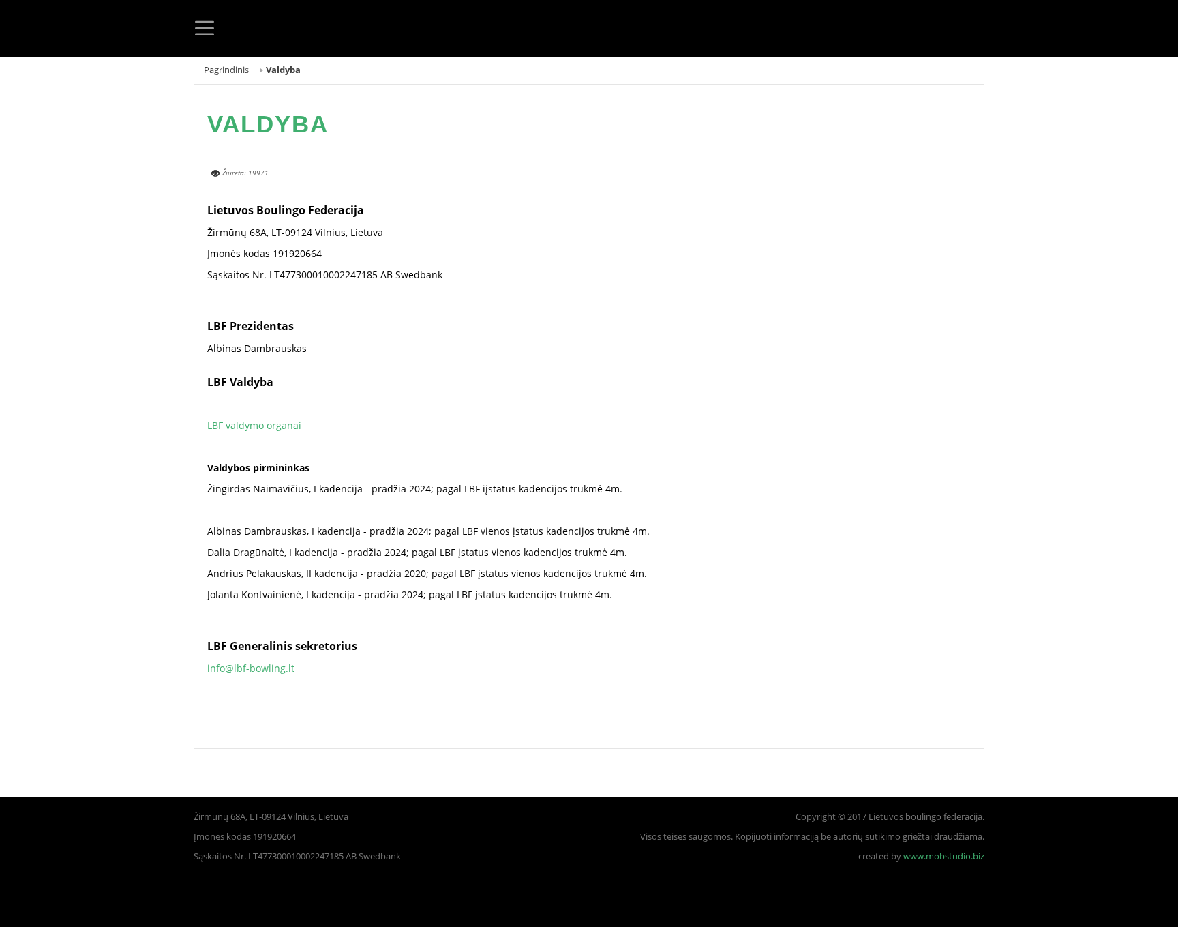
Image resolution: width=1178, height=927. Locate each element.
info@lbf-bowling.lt (250, 668)
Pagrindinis (226, 70)
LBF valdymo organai (254, 425)
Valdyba (268, 124)
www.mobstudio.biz (943, 856)
